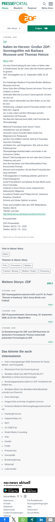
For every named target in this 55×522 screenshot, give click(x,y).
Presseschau (10, 451)
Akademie (8, 507)
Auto (7, 437)
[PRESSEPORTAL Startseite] (15, 4)
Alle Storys (12, 28)
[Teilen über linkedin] (41, 519)
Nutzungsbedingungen (37, 503)
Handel (8, 441)
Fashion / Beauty (10, 271)
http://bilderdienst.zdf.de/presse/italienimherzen (24, 214)
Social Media (33, 513)
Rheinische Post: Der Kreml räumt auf (22, 369)
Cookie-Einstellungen (13, 513)
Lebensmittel (10, 469)
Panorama (44, 271)
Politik (7, 446)
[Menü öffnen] (50, 4)
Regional (32, 8)
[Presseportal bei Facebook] (17, 496)
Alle (49, 283)
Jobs (29, 507)
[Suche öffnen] (44, 4)
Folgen (38, 28)
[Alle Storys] (27, 23)
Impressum (8, 500)
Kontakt (6, 503)
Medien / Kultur (29, 271)
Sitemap (7, 516)
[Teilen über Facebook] (4, 519)
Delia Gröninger (12, 397)
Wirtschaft (9, 464)
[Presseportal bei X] (20, 496)
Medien (28, 265)
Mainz (6, 61)
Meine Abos (47, 8)
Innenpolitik (10, 455)
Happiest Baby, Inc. (13, 418)
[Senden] (50, 519)
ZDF (5, 42)
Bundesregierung (12, 460)
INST (7, 423)
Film (5, 265)
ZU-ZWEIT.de (11, 428)
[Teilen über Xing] (32, 519)
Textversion (32, 510)
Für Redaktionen (34, 500)
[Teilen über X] (13, 519)
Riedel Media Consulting (16, 432)
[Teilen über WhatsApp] (23, 519)
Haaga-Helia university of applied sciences (24, 401)
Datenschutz (9, 510)
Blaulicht (18, 8)
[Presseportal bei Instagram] (24, 496)
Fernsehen (16, 265)
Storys (5, 8)
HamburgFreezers (13, 414)
